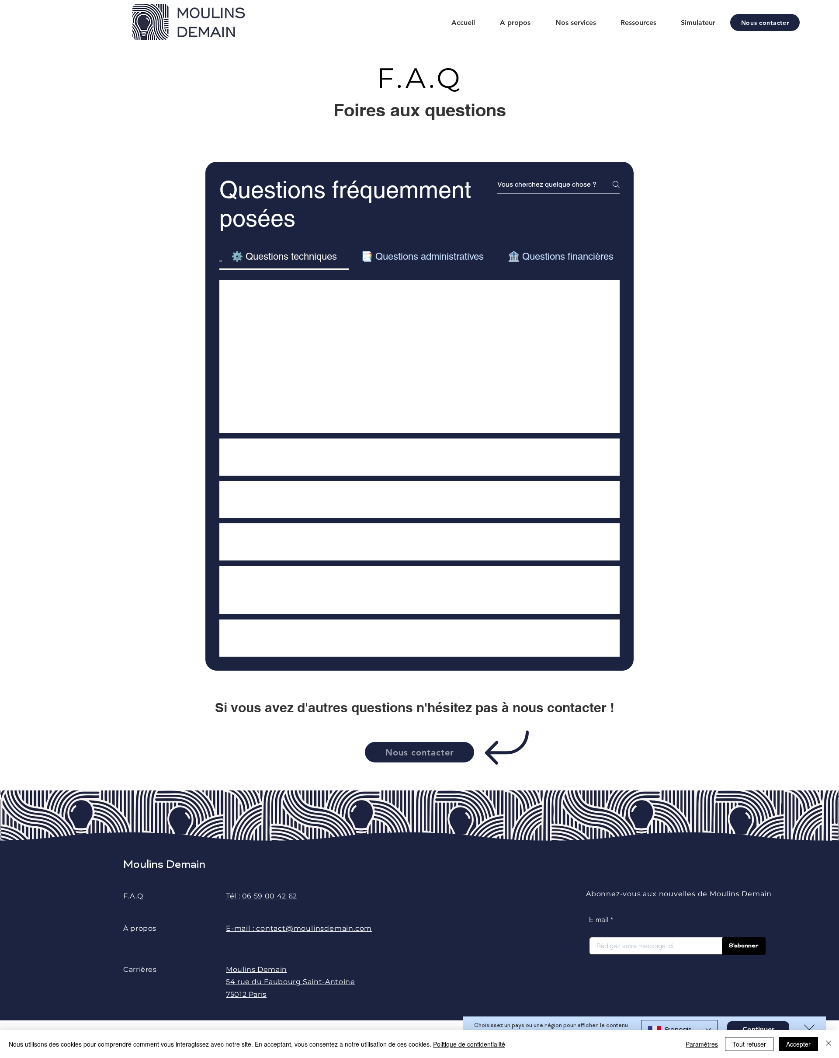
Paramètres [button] (702, 1044)
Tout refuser (749, 1044)
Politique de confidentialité (469, 1044)
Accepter (798, 1044)
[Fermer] (828, 1044)
